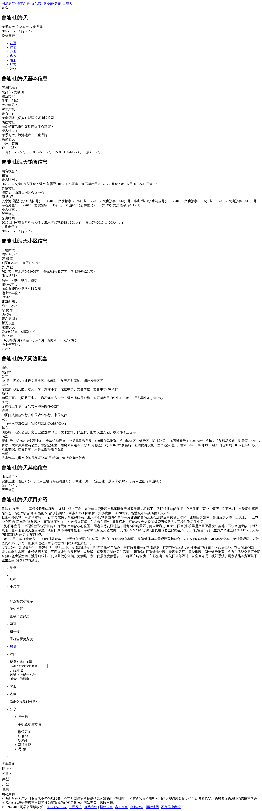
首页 (13, 43)
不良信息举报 (171, 807)
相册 (13, 60)
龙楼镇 (48, 3)
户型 (13, 51)
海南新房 (23, 3)
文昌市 (36, 3)
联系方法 (90, 807)
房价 (13, 56)
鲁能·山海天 (63, 3)
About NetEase (57, 807)
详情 (13, 47)
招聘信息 (106, 807)
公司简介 (75, 807)
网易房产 (8, 3)
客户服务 (121, 807)
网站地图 (152, 807)
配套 (13, 64)
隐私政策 (136, 807)
